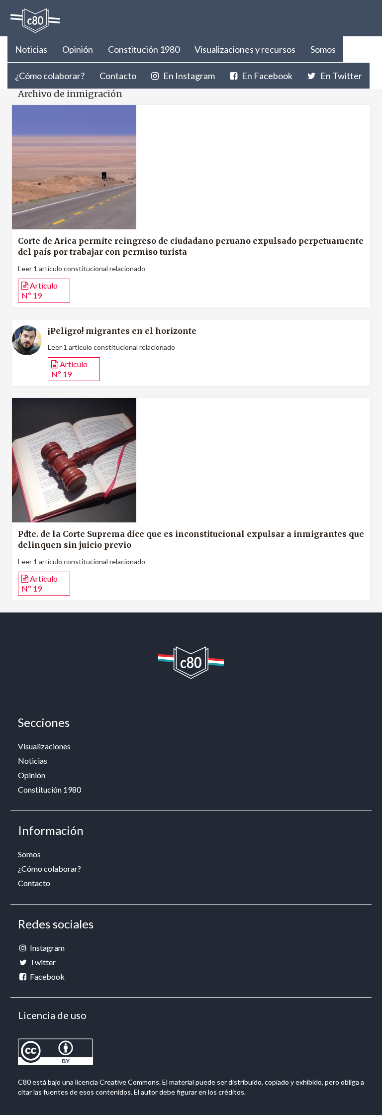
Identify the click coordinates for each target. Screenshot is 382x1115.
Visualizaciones (44, 746)
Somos (323, 49)
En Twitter (340, 75)
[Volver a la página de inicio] (35, 20)
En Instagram (188, 75)
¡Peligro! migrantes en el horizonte (122, 331)
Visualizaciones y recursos (244, 49)
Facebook (46, 976)
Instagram (46, 947)
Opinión (77, 49)
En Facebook (266, 75)
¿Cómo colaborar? (50, 75)
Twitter (42, 962)
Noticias (31, 49)
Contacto (117, 75)
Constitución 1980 (144, 49)
